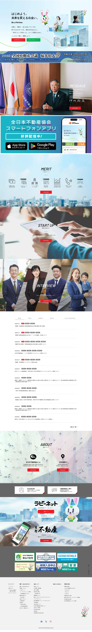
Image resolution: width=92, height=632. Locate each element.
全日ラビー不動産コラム (24, 608)
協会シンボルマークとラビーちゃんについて (42, 597)
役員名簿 (35, 611)
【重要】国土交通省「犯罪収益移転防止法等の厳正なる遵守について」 (31, 344)
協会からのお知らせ (57, 584)
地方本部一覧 (37, 593)
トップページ (10, 586)
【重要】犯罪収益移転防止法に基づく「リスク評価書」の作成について (31, 335)
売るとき (67, 593)
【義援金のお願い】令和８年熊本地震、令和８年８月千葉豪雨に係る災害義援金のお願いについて (37, 399)
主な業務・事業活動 (37, 588)
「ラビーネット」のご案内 (26, 591)
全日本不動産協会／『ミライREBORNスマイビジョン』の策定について (31, 353)
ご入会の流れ (22, 597)
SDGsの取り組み (37, 609)
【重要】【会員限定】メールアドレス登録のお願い (26, 362)
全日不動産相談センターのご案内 (70, 600)
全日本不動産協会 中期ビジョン (39, 605)
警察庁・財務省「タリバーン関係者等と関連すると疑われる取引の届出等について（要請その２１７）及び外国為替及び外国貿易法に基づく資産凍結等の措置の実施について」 (46, 381)
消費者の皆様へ (67, 584)
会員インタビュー (23, 598)
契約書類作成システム (46, 516)
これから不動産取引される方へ (70, 588)
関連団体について (37, 595)
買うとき (67, 591)
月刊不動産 (36, 602)
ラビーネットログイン (12, 592)
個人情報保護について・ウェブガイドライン (42, 600)
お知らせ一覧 (73, 427)
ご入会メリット (22, 589)
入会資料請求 (22, 600)
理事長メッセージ (23, 588)
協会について (36, 584)
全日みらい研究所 (37, 607)
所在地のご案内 (37, 591)
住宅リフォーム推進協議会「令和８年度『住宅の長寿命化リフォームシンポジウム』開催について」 (37, 371)
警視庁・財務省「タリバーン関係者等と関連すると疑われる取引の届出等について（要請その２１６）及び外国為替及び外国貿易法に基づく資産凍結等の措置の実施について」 (46, 409)
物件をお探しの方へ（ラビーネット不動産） (72, 597)
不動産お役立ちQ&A (68, 595)
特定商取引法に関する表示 (39, 612)
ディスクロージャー (37, 598)
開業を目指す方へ (23, 595)
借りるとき (68, 589)
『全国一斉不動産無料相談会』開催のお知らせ (25, 390)
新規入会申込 (23, 604)
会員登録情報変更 (24, 606)
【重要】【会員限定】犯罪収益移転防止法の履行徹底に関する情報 (30, 326)
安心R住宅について (37, 604)
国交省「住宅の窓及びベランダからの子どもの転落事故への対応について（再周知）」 (34, 419)
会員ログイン (10, 588)
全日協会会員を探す (68, 599)
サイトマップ (11, 584)
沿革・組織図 (36, 589)
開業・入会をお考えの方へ (25, 584)
